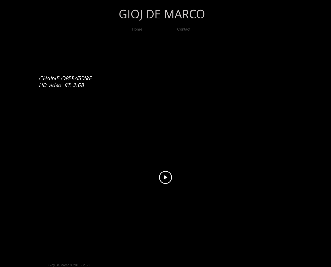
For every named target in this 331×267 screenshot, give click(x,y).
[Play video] (165, 177)
